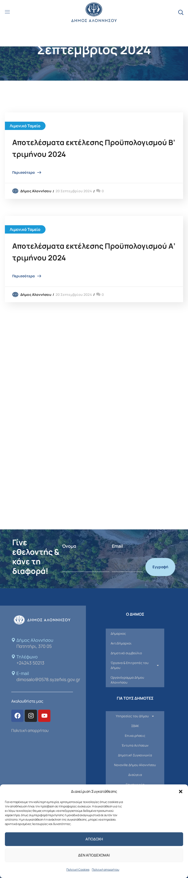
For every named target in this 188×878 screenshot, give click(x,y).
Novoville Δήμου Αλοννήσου (135, 765)
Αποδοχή (94, 839)
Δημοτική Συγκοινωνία (135, 755)
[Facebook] (17, 716)
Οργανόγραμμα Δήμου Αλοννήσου (127, 680)
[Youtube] (44, 716)
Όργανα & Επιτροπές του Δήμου (130, 665)
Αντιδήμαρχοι (121, 643)
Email (117, 546)
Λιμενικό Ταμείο (25, 125)
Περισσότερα (23, 172)
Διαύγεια (135, 774)
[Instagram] (31, 716)
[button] (180, 791)
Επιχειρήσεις (135, 735)
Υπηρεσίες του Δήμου (132, 716)
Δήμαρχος (118, 633)
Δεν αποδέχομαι (94, 855)
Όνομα (69, 546)
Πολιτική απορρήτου (105, 869)
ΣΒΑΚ (135, 726)
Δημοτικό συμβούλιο (126, 653)
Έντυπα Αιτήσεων (135, 745)
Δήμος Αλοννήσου (35, 191)
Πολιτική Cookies (77, 869)
